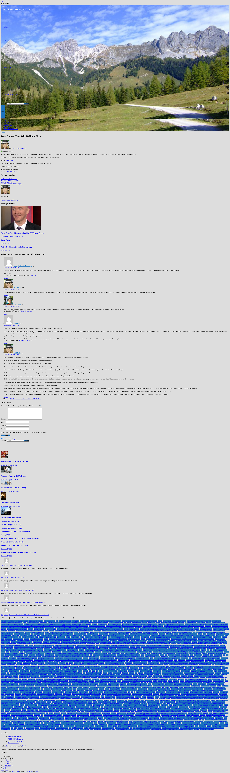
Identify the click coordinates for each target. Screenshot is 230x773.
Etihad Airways (122, 660)
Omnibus (98, 694)
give (131, 668)
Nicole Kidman (114, 692)
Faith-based (66, 661)
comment (107, 645)
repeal (77, 705)
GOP (89, 669)
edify (124, 656)
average (104, 630)
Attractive (51, 630)
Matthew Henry (114, 686)
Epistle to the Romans (27, 660)
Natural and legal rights (164, 690)
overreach (3, 695)
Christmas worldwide (221, 642)
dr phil (142, 655)
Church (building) (22, 643)
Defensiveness (144, 652)
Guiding (80, 671)
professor (3, 702)
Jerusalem (202, 677)
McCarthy (143, 686)
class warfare (152, 643)
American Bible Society (191, 624)
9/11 (91, 621)
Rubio (154, 707)
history (80, 673)
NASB (95, 690)
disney (218, 653)
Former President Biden (104, 664)
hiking (54, 673)
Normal (153, 692)
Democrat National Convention (10, 653)
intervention (4, 677)
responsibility (164, 705)
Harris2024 (131, 671)
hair (116, 671)
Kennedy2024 (203, 679)
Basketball (139, 632)
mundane (20, 690)
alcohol (17, 624)
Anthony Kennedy (32, 627)
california (162, 637)
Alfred (32, 624)
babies (140, 630)
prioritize (167, 700)
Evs (192, 660)
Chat (65, 640)
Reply (6, 278)
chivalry (141, 640)
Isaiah (86, 677)
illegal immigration (203, 674)
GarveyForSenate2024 (203, 666)
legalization (22, 682)
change (223, 639)
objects (30, 694)
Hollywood (125, 673)
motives (197, 689)
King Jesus (72, 681)
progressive (16, 702)
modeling (21, 689)
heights (220, 671)
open (142, 694)
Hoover (224, 673)
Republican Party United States (113, 705)
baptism (47, 632)
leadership (205, 681)
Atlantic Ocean (217, 629)
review (3, 707)
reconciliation (180, 703)
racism (9, 703)
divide (12, 655)
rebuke (168, 703)
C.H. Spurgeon (145, 637)
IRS (79, 677)
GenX (57, 668)
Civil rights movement (109, 643)
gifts (117, 668)
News (80, 692)
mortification (162, 689)
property (38, 702)
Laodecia (124, 681)
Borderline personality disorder (169, 635)
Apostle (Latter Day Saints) (165, 627)
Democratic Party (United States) (35, 653)
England (173, 658)
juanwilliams (103, 679)
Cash (115, 639)
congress (95, 647)
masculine (54, 686)
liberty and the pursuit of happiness (119, 682)
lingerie (209, 682)
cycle (204, 650)
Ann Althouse (193, 626)
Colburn (31, 645)
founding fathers (158, 664)
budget (54, 637)
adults (133, 622)
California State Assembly (172, 637)
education (129, 656)
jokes (54, 679)
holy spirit (140, 673)
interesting (190, 676)
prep (10, 700)
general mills (35, 668)
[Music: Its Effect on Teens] (3, 499)
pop (81, 698)
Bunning (82, 637)
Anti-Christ (51, 627)
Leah (214, 681)
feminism (25, 663)
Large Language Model (145, 681)
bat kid (145, 632)
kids (8, 681)
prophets (49, 702)
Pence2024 (201, 695)
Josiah (77, 679)
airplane (203, 622)
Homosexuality (201, 673)
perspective (36, 697)
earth (224, 655)
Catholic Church (150, 639)
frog (80, 666)
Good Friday (15, 669)
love (109, 684)
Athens (210, 629)
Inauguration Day (51, 676)
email (86, 658)
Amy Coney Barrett (132, 626)
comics (65, 645)
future (167, 666)
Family (93, 661)
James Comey (121, 677)
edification (120, 656)
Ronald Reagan (141, 707)
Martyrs (45, 686)
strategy (17, 171)
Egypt (142, 656)
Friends (76, 666)
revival (7, 707)
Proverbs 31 (101, 702)
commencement (100, 645)
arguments (30, 629)
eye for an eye (36, 661)
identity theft (180, 674)
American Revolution (82, 626)
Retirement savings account (205, 705)
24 (71, 621)
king (35, 681)
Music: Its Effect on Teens (10, 503)
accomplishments (216, 621)
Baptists (76, 632)
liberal (91, 682)
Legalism (16, 682)
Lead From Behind (192, 681)
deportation (83, 653)
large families (135, 681)
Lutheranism (132, 684)
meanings (167, 686)
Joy (90, 679)
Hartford (136, 671)
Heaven (202, 671)
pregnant (216, 698)
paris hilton (82, 695)
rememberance (42, 705)
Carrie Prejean (103, 639)
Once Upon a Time (107, 694)
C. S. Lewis (137, 637)
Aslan (121, 629)
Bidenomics (139, 634)
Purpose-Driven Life (169, 702)
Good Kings (28, 669)
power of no (162, 698)
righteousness (35, 707)
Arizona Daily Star (39, 629)
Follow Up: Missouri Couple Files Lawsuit (16, 247)
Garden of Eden (192, 666)
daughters (32, 652)
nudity (205, 692)
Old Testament (76, 694)
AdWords (144, 622)
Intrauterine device (36, 677)
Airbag (199, 622)
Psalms (128, 702)
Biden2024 (133, 634)
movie (201, 689)
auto (95, 630)
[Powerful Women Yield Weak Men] (6, 472)
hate (148, 671)
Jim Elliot (8, 679)
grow (52, 671)
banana (27, 632)
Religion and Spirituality (12, 705)
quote (213, 702)
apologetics (138, 627)
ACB (209, 621)
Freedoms (58, 666)
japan (132, 677)
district (2, 655)
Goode (63, 669)
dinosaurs (153, 653)
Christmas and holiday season (206, 642)
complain (10, 647)
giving (140, 668)
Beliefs (11, 634)
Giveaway (135, 668)
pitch (163, 697)
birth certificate (185, 634)
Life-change (158, 682)
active (45, 622)
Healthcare (194, 671)
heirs (8, 673)
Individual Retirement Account (96, 676)
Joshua (73, 679)
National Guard (121, 690)
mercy (70, 687)
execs (212, 660)
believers (16, 634)
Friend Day (70, 666)
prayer (179, 698)
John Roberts (39, 679)
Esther (101, 660)
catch (138, 639)
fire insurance (128, 663)
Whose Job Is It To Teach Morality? (14, 488)
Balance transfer (10, 632)
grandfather (188, 669)
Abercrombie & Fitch (139, 621)
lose (97, 684)
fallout (86, 661)
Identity (174, 674)
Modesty (37, 689)
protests (90, 702)
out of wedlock (202, 694)
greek (10, 671)
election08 (192, 656)
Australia (67, 630)
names (74, 690)
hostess (22, 674)
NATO (151, 690)
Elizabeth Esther (77, 658)
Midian (144, 687)
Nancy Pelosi (80, 690)
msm (214, 689)
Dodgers (79, 655)
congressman (102, 647)
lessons (58, 682)
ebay (18, 656)
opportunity (156, 694)
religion (3, 705)
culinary (113, 650)
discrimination (212, 653)
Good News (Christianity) (46, 669)
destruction (128, 653)
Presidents (106, 700)
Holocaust (131, 673)
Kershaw (217, 679)
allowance (66, 624)
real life (108, 703)
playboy (221, 697)
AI (185, 622)
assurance (196, 629)
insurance (165, 676)
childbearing (121, 640)
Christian (213, 640)
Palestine (23, 695)
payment (171, 695)
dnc (34, 655)
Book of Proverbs (108, 635)
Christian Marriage (55, 642)
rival (58, 707)
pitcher (167, 697)
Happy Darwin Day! (25, 340)
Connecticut (119, 647)
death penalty (69, 652)
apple (201, 627)
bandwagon (32, 632)
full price (103, 666)
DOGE (87, 655)
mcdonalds (149, 686)
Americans (109, 626)
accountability (5, 622)
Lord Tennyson (84, 684)
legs (43, 682)
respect (150, 705)
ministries (186, 687)
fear (163, 661)
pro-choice (188, 700)
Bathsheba (150, 632)
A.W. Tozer (114, 621)
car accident (52, 639)
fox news (201, 664)
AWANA (109, 630)
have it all (155, 671)
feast (166, 661)
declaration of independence (128, 652)
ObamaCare (18, 694)
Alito (35, 624)
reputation (133, 705)
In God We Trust (23, 676)
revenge (226, 705)
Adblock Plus (82, 622)
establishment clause (79, 660)
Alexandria (27, 624)
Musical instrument (41, 690)
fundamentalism (112, 666)
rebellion (159, 703)
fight (67, 663)
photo (106, 697)
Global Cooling (147, 668)
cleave (178, 643)
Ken (186, 679)
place (176, 697)
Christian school (96, 642)
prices (118, 700)
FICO (63, 663)
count (110, 648)
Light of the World (188, 682)
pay (156, 695)
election (158, 656)
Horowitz (3, 674)
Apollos (132, 627)
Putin (177, 702)
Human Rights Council (81, 674)
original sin (184, 694)
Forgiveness (93, 664)
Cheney (77, 640)
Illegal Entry (5, 240)
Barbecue (101, 632)
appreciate (206, 627)
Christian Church (5, 642)
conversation (32, 648)
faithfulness (73, 661)
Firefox (135, 663)
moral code (124, 689)
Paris (77, 695)
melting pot (213, 686)
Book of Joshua (77, 635)
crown (94, 650)
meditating (187, 686)
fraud (209, 664)
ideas (170, 674)
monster (107, 689)
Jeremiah (178, 677)
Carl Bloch (79, 639)
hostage (17, 674)
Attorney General (32, 630)
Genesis (42, 668)
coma (52, 645)
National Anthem (112, 690)
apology (144, 627)
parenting (68, 695)
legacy (11, 682)
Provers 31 (108, 702)
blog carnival (23, 635)
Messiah (80, 687)
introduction (44, 677)
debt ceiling (98, 652)
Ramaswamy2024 (39, 703)
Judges (132, 679)
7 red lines (83, 621)
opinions (146, 694)
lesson (54, 682)
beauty (181, 632)
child (101, 640)
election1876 (218, 656)
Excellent (201, 660)
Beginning (199, 632)
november (197, 692)
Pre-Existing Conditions (188, 698)
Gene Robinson (27, 668)
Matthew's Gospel (125, 686)
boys (210, 635)
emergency (96, 658)
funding (141, 666)
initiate (160, 676)
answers (225, 626)
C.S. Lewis (153, 637)
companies (216, 645)
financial (101, 663)
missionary (222, 687)
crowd (90, 650)
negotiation (182, 690)
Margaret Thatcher (212, 684)
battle (159, 632)
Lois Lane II (17, 304)
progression (9, 702)
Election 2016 (173, 656)
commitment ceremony (159, 645)
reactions (91, 703)
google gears (83, 669)
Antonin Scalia (107, 627)
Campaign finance (198, 637)
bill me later (162, 634)
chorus (158, 640)
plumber (31, 698)
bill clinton (155, 634)
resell (145, 705)
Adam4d (75, 622)
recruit (190, 703)
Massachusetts (83, 686)
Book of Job (69, 635)
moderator (27, 689)
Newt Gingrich (93, 692)
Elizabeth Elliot (68, 658)
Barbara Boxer (94, 632)
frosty (82, 666)
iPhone (67, 677)
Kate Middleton (173, 679)
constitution (183, 647)
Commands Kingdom (89, 645)
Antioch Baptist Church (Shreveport (92, 627)
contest (224, 647)
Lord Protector (76, 684)
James (114, 677)
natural (155, 690)
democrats (60, 653)
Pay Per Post (161, 695)
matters (94, 686)
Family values (115, 661)
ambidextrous (135, 624)
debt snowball (106, 652)
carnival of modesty (93, 639)
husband (118, 674)
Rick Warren (19, 707)
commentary (114, 645)
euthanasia (147, 660)
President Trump (83, 700)
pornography (119, 698)
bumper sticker (75, 637)
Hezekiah (31, 673)
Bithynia (218, 634)
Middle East (137, 687)
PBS (176, 695)
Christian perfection (85, 642)
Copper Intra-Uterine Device (59, 648)
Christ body (189, 640)
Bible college (48, 634)
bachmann (199, 630)
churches (89, 643)
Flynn (39, 664)
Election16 (211, 656)
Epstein (36, 660)
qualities (195, 702)
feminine (13, 663)
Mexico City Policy (99, 687)
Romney (128, 707)
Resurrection (176, 705)
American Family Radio (18, 626)
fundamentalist (122, 666)
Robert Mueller (67, 707)
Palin (27, 695)
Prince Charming (149, 700)
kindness (31, 681)
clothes (220, 643)
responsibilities (156, 705)
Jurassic (141, 679)
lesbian (50, 682)
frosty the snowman (90, 666)
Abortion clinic (167, 621)
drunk (204, 655)
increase (63, 676)
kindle (27, 681)
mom (42, 689)
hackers (108, 671)
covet (159, 648)
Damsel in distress (218, 650)
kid (225, 679)
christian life (46, 642)
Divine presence (18, 655)
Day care (48, 652)
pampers (39, 695)
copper (48, 648)
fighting (71, 663)
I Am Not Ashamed (147, 674)
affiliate (153, 622)
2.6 (42, 621)
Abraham (183, 621)
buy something (129, 637)
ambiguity (142, 624)
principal (157, 700)
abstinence (195, 621)
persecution (18, 697)
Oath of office (224, 692)
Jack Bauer (106, 677)
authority (72, 630)
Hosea (8, 674)
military (159, 687)
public (132, 702)
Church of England (73, 643)
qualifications (189, 702)
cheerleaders (70, 640)
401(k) (74, 621)
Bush (109, 637)
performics (8, 697)
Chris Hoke (172, 640)
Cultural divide (133, 650)
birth (180, 634)
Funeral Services (157, 666)
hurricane (112, 674)
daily (211, 650)
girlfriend (123, 668)
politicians (52, 698)
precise (206, 698)
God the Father (189, 668)
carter (112, 639)
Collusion (48, 645)
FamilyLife (122, 661)
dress (166, 655)
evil (184, 660)
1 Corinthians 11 (5, 621)
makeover (167, 684)
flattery (24, 664)
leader (200, 681)
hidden (36, 673)
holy (136, 673)
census (179, 639)
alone (83, 624)
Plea (6, 698)
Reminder (57, 705)
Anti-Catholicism (43, 627)
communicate (186, 645)
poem (35, 698)
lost (100, 684)
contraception (9, 648)
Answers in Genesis (6, 627)
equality (55, 660)
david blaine (42, 652)
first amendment (154, 663)
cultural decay (125, 650)
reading (99, 703)
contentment (218, 647)
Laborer (103, 681)
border (158, 635)
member (219, 686)
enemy (151, 658)
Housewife (37, 674)
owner (12, 695)
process (208, 700)
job (15, 679)
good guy (21, 669)
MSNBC (218, 689)
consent (138, 647)
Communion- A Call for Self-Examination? (16, 532)
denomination (67, 653)
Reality (113, 703)
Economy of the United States (108, 656)
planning (204, 697)
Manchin (189, 684)
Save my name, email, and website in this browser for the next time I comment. (25, 432)
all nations (55, 624)
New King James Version (27, 692)
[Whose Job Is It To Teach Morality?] (6, 484)
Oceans (34, 694)
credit (217, 648)
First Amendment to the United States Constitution (174, 663)
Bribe (16, 637)
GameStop (173, 666)
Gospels (118, 669)
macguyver (139, 684)
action (37, 622)
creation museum (194, 648)
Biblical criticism (103, 634)
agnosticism (181, 622)
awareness (119, 630)
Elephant (57, 658)
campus (205, 637)
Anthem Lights (22, 627)
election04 (186, 656)
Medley (193, 686)
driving (187, 655)
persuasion (43, 697)
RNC (61, 707)
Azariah (124, 630)
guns (90, 671)
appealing (196, 627)
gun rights (85, 671)
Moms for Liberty (55, 689)
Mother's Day (179, 689)
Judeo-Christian (115, 679)
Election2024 (20, 658)
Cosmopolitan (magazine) (98, 648)
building (68, 637)
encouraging (139, 658)
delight (196, 652)
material (89, 686)
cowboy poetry (172, 648)
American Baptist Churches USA (174, 624)
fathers (149, 661)
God (183, 668)
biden (121, 634)
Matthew (99, 686)
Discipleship (197, 653)
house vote (31, 674)
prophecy (43, 702)
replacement (89, 705)
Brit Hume (31, 637)
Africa (169, 622)
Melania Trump (205, 686)
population (104, 698)
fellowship (214, 661)
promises (32, 702)
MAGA (145, 684)
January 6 (128, 677)
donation (133, 655)
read (95, 703)
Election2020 (12, 658)
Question (200, 702)
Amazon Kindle (126, 624)
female (219, 661)
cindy (93, 643)
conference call (63, 647)
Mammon (176, 684)
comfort (57, 645)
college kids (41, 645)
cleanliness (167, 643)
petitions (56, 697)
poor (78, 698)
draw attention (155, 655)
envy (190, 658)
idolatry (187, 674)
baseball (134, 632)
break (226, 635)
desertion (104, 653)
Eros (59, 660)
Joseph (69, 679)
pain (16, 695)
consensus (132, 647)
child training (113, 640)
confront (81, 647)
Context (3, 648)
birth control (193, 634)
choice (149, 640)
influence (155, 676)
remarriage (28, 705)
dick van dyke (135, 653)
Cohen (26, 645)
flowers (33, 664)
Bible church (40, 634)
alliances (60, 624)
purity (161, 702)
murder (25, 690)
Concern (49, 647)
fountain (166, 664)
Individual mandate (81, 676)
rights (40, 707)
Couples (131, 648)
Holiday (105, 673)
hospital (12, 674)
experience (11, 661)
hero (19, 673)
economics (55, 656)
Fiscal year (10, 664)
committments (178, 645)
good (9, 669)
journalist (86, 679)
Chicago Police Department (92, 640)
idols (190, 674)
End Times (146, 658)
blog (18, 635)
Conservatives (152, 647)
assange (126, 629)
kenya (209, 679)
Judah (109, 679)
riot (49, 707)
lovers (117, 684)
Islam (92, 677)
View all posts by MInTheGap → (10, 200)
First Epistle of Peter (206, 663)
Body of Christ (48, 635)
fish (14, 664)
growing (56, 671)
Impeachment (8, 676)
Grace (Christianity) (179, 669)
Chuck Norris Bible (6, 643)
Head (159, 671)
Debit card (80, 652)
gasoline (214, 666)
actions (42, 622)
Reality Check (119, 703)
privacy (176, 700)
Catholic (143, 639)
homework (187, 673)
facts (50, 661)
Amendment (148, 624)
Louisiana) (104, 684)
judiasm (136, 679)
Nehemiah (188, 690)
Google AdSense (75, 669)
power (156, 698)
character (9, 640)
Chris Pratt (179, 640)
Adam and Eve (68, 622)
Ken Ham (190, 679)
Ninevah (124, 692)
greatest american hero (219, 669)
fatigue (154, 661)
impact (2, 676)
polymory (74, 698)
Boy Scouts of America (197, 635)
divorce (31, 655)
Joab (12, 679)
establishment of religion (92, 660)
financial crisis (109, 663)
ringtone (45, 707)
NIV (129, 692)
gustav (93, 671)
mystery (64, 690)
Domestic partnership (110, 655)
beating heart (175, 632)
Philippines (84, 697)
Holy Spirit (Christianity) (151, 673)
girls (128, 668)
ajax (207, 622)
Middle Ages (130, 687)
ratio (82, 703)
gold (2, 669)
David (37, 652)
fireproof (144, 663)
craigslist (181, 648)
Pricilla (122, 700)
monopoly (101, 689)
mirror (201, 687)
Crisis (41, 650)
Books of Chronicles (134, 635)
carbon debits (65, 639)
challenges (218, 639)
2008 (60, 621)
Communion (202, 645)
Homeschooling (178, 673)
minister (181, 687)
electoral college (42, 658)
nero (193, 690)
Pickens (144, 697)
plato (217, 697)
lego (40, 682)
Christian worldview (134, 642)
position (131, 698)
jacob (111, 677)
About (6, 27)
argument (9, 629)
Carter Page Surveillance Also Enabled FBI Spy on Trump (22, 233)
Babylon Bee (173, 630)
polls (63, 698)
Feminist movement (34, 663)
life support (152, 682)
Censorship (174, 639)
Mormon (134, 689)
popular (98, 698)
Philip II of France (75, 697)
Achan (24, 622)
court (140, 648)
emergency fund (119, 658)
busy (117, 637)
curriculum (187, 650)
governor (164, 669)
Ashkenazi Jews (112, 629)
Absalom (189, 621)
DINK (148, 653)
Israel (95, 677)
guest (75, 671)
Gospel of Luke (99, 669)
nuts (214, 692)
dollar (94, 655)
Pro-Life (193, 700)
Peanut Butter (181, 695)
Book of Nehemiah (97, 635)
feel (210, 661)
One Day (125, 694)
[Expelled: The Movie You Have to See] (4, 458)
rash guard (75, 703)
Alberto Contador (10, 624)
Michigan (118, 687)
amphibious (115, 626)
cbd (159, 639)
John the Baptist (48, 679)
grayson (199, 669)
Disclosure (7, 81)
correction (84, 648)
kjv (90, 681)
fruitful (98, 666)
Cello (168, 639)
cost (107, 648)
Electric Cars (50, 658)
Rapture (58, 703)
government (144, 669)
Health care (8, 171)
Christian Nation (75, 642)
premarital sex (223, 698)
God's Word (203, 668)
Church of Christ (63, 643)
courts (144, 648)
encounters (132, 658)
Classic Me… (34, 275)
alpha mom (88, 624)
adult (125, 622)
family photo (107, 661)
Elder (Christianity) (150, 656)
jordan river (63, 679)
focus (47, 664)
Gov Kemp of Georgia (134, 669)
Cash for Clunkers (122, 639)
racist (12, 703)
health (172, 671)
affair (149, 622)
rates (79, 703)
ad (60, 622)
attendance (19, 630)
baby (143, 630)
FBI (160, 661)
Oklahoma (59, 694)
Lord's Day (92, 684)
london (55, 684)
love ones (113, 684)
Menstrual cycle (35, 687)
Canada (210, 637)
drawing (162, 655)
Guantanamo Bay (69, 671)
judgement (127, 679)
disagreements (180, 653)
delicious (191, 652)
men (29, 687)
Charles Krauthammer (23, 640)
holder (96, 673)
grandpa (194, 669)
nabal (68, 690)
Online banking (136, 694)
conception (44, 647)
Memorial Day (11, 687)
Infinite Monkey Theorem (140, 676)
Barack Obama (85, 632)
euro (128, 660)
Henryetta (15, 673)
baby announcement (151, 630)
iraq (70, 677)
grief (45, 671)
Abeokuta (130, 621)
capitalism (26, 639)
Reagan (104, 703)
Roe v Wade (96, 707)
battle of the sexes (166, 632)
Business (113, 637)
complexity (17, 647)
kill (11, 681)
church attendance (32, 643)
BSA (44, 637)
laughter (170, 681)
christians (188, 642)
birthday (200, 634)
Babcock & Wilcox (132, 630)
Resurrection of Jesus (186, 705)
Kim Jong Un (21, 681)
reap (142, 703)
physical (128, 697)
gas (211, 666)
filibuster (76, 663)
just (145, 679)
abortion (160, 621)
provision (119, 702)
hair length (121, 671)
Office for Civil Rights (47, 694)
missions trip (4, 689)
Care (70, 639)
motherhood (186, 689)
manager (184, 684)
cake (157, 637)
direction (165, 653)
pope (84, 698)
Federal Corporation (173, 661)
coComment (9, 645)
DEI (181, 652)
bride (20, 637)
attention (24, 630)
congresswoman (111, 647)
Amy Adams (122, 626)
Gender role (19, 668)
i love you (156, 674)
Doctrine (51, 655)
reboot (164, 703)
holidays (110, 673)
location (38, 684)
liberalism (96, 682)
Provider (113, 702)
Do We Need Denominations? (11, 518)
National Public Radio (132, 690)
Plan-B (188, 697)
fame (89, 661)
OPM (150, 694)
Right (29, 707)
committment (170, 645)
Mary (49, 686)
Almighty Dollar (76, 624)
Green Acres (15, 671)
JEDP (144, 677)
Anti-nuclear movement (75, 627)
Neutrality (201, 690)
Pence (195, 695)
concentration (37, 647)
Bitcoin (213, 634)
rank (52, 703)
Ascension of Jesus (102, 629)
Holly (119, 673)
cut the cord (194, 650)
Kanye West (164, 679)
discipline (204, 653)
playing (3, 698)
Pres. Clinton (22, 700)
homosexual (193, 673)
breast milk (11, 637)
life (147, 682)
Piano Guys (138, 697)
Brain (213, 635)
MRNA (210, 689)
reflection (195, 703)
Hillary (58, 673)
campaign (189, 637)
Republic (95, 705)
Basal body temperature (124, 632)
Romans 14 (122, 707)
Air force (193, 622)
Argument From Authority (19, 629)
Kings (86, 681)
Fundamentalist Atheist (132, 666)
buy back (122, 637)
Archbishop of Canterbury (220, 627)
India (67, 676)
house (26, 674)
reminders (63, 705)
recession (173, 703)
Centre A (200, 639)
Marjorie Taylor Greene (7, 686)
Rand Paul (47, 703)
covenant (154, 648)
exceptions (208, 660)
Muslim (49, 690)
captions (46, 639)
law (174, 681)
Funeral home (148, 666)
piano (132, 697)
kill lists (14, 681)
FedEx (206, 661)
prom (21, 702)
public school (150, 702)
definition (155, 652)
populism (109, 698)
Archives (6, 40)
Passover (97, 695)
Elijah (62, 658)
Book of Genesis (61, 635)
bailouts (3, 632)
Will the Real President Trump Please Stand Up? (19, 552)
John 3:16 (24, 679)
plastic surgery (211, 697)
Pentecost (216, 695)
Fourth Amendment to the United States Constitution (183, 664)
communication (194, 645)
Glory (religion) (173, 668)
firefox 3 (139, 663)
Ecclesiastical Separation (34, 656)
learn (217, 681)
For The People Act (81, 664)
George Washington (75, 668)
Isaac (82, 677)
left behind (6, 682)
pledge (10, 698)
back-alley (216, 630)
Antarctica (15, 627)
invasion (51, 677)
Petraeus (61, 697)
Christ (184, 640)
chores (154, 640)
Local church (32, 684)
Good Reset (58, 669)
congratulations (88, 647)
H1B (97, 671)
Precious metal (199, 698)
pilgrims (157, 697)
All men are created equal (44, 624)
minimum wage (174, 687)
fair (55, 661)
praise (172, 698)
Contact (6, 54)
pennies (211, 695)
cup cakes (163, 650)
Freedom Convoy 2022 (16, 666)
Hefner (216, 671)
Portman (125, 698)
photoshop (123, 697)
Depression (90, 653)
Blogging (30, 635)
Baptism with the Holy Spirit (58, 632)
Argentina (3, 629)
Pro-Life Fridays (201, 700)
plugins (26, 698)
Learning (221, 681)
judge (121, 679)
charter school (55, 640)
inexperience (117, 676)
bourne (186, 635)
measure (172, 686)
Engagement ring (166, 658)
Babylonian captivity (184, 630)
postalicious (143, 698)
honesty (208, 673)
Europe (132, 660)
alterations (94, 624)
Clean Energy (160, 643)
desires (122, 653)
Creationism (202, 648)
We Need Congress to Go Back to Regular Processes (20, 538)
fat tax (135, 661)
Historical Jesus (73, 673)
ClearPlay (173, 643)
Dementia (214, 652)
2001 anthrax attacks (49, 621)
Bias (32, 634)
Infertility (129, 676)
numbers (209, 692)
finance (92, 663)
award (114, 630)
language (113, 681)
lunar (121, 684)
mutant (54, 690)
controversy (25, 648)
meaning (161, 686)
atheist (206, 629)
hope (227, 673)
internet (212, 676)
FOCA (43, 664)
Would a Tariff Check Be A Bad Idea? (15, 545)
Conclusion (56, 647)
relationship (213, 703)
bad (220, 630)
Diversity (7, 655)
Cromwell (81, 650)
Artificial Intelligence (88, 629)
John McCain (31, 679)
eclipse (44, 656)
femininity (19, 663)
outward (209, 694)
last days (155, 681)
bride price (25, 637)
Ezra (41, 661)
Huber (53, 674)
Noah (137, 692)
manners (195, 684)
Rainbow (30, 703)
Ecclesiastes (23, 656)
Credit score (32, 650)
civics (101, 643)
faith (62, 661)
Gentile (53, 668)
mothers (192, 689)
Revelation (220, 705)
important (15, 676)
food (65, 664)
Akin (209, 622)
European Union (139, 660)
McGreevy (156, 686)
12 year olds (16, 621)
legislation (29, 682)
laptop (129, 681)
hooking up (218, 673)
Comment (4, 419)
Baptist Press (69, 632)
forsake (128, 664)
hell (11, 673)
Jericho (193, 677)
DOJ (91, 655)
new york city (74, 692)
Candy (2, 639)
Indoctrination (109, 676)
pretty (114, 700)
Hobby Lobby (90, 673)
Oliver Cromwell (85, 694)
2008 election (66, 621)
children (133, 640)
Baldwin (17, 632)
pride (126, 700)
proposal (54, 702)
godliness (210, 668)
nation (105, 690)
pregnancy (211, 698)
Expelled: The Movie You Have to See (14, 461)
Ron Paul (134, 707)
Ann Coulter (200, 626)
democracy (220, 652)
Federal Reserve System (197, 661)
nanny (86, 690)
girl (120, 668)
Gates (219, 666)
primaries (137, 700)
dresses (183, 655)
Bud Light (49, 637)
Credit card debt (5, 650)
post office (136, 698)
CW (202, 650)
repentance (82, 705)
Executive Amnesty (220, 660)
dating (21, 652)
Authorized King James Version (84, 630)
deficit (150, 652)
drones (191, 655)
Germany (102, 668)
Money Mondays (93, 689)
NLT (132, 692)
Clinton (200, 643)
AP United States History (122, 627)
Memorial (3, 687)
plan (184, 697)
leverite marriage (80, 682)
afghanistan (164, 622)
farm (127, 661)
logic (49, 684)
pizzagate (172, 697)
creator (213, 648)
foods (68, 664)
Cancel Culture (217, 637)
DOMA (101, 655)
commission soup (136, 645)
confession (71, 647)
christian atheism (221, 640)
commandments (71, 645)
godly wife (225, 668)
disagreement (171, 653)
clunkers (3, 645)
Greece (3, 671)
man (180, 684)
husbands (123, 674)
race (220, 702)
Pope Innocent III (91, 698)
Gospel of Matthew (109, 669)
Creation (186, 648)
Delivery (200, 652)
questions (206, 702)
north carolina (170, 692)
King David (40, 681)
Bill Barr (149, 634)
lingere (205, 682)
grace (171, 669)
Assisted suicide (153, 629)
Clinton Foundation (208, 643)
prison (172, 700)
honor (212, 673)
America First (161, 624)
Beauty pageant (187, 632)
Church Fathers (42, 643)
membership (225, 686)
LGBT (87, 682)
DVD (220, 655)
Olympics (93, 694)
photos (118, 697)
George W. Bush (64, 668)
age (176, 622)
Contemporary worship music (206, 647)
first (149, 663)
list (220, 682)
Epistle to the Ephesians (14, 660)
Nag (71, 690)
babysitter (192, 630)
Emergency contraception (107, 658)
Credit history (25, 650)
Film (80, 663)
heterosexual (24, 673)
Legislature (35, 682)
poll (61, 698)
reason (145, 703)
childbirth (127, 640)
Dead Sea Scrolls (56, 652)
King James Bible (63, 681)
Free (213, 664)
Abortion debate (176, 621)
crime (38, 650)
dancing (3, 652)
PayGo (167, 695)
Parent (52, 695)
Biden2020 (126, 634)
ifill (193, 674)
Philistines (90, 697)
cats (157, 639)
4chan (77, 621)
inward (62, 677)
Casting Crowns (132, 639)
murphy (29, 690)
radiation (16, 703)
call (181, 637)
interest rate (184, 676)
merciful (66, 687)
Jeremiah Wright (186, 677)
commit (143, 645)
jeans (135, 677)
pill (161, 697)
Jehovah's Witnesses (164, 677)
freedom (7, 666)
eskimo (63, 660)
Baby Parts (166, 630)
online (129, 694)
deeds (138, 652)
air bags (189, 622)
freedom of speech (49, 666)
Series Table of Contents (11, 94)
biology (176, 634)
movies (206, 689)
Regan (205, 703)
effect (139, 656)
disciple (186, 653)
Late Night (161, 681)
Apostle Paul (176, 627)
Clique (216, 643)
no (134, 692)
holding (100, 673)
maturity (132, 686)
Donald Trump (126, 655)
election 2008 (164, 656)
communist (210, 645)
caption (32, 639)
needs (176, 690)
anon (221, 626)
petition (51, 697)
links (212, 682)
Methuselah (86, 687)
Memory (25, 687)
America (154, 624)
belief (7, 634)
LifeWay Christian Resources (171, 682)
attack (9, 630)
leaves (226, 681)
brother (41, 637)
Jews (226, 677)
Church (14, 643)
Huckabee (59, 674)
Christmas (194, 642)
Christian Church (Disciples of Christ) (21, 642)
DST (207, 655)
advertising (138, 622)
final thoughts (86, 663)
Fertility (42, 663)
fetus (54, 663)
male (171, 684)
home (159, 673)
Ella (84, 658)
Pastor (102, 695)
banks (42, 632)
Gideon (111, 668)
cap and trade (8, 639)
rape (55, 703)
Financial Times (117, 663)
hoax (84, 673)
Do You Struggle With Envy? (11, 524)
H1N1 (100, 671)
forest (88, 664)
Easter (11, 656)
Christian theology (106, 642)
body (42, 635)
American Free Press (31, 626)
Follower (55, 664)
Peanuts (188, 695)
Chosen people (164, 640)
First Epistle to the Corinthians (220, 663)
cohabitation (20, 645)
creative (209, 648)
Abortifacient (153, 621)
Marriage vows (30, 686)
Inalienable (43, 676)
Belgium (3, 634)
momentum (47, 689)
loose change (64, 684)
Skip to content (5, 1)
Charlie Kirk (47, 640)
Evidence (180, 660)
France (206, 664)
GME (180, 668)
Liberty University (135, 682)
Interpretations (219, 676)
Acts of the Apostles (53, 622)
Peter (47, 697)
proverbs (95, 702)
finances (96, 663)
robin (73, 707)
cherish (82, 640)
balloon (22, 632)
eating (15, 656)
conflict (77, 647)
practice (168, 698)
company (222, 645)
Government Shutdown (155, 669)
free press (224, 664)
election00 (180, 656)
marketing (17, 686)
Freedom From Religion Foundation (34, 666)
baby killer (160, 630)
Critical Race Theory (72, 650)
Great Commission (207, 669)
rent (67, 705)
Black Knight (225, 634)
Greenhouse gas (34, 671)
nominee (148, 692)
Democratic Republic (51, 653)
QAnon (182, 702)
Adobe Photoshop (103, 622)
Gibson (107, 668)
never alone (207, 690)
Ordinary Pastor (167, 694)
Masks (59, 686)
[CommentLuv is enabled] (9, 439)
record (186, 703)
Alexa (21, 624)
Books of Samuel (145, 635)
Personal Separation (27, 697)
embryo (91, 658)
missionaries (215, 687)
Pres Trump (15, 700)
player (226, 697)
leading (210, 681)
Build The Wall (61, 637)
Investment (57, 677)
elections (34, 658)
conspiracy (166, 647)
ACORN (29, 622)
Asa (95, 629)
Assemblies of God (133, 629)
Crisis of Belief (48, 650)
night (120, 692)
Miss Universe (207, 687)
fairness (58, 661)
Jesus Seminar (220, 677)
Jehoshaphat (155, 677)
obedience (25, 694)
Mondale (69, 689)
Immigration (217, 674)
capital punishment (18, 639)
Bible (35, 634)
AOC (113, 627)
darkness (16, 652)
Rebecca (154, 703)
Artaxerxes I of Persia (63, 629)
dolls (97, 655)
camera (184, 637)
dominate (119, 655)
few (57, 663)
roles (102, 707)
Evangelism (167, 660)
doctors (47, 655)
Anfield (153, 626)
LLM (20, 684)
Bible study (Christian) (80, 634)
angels (158, 626)
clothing (225, 643)
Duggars (216, 655)
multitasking (13, 690)
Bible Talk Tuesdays (92, 634)
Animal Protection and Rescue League (178, 626)
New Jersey (16, 692)
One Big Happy (117, 694)
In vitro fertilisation (33, 676)
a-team (109, 621)
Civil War (119, 643)
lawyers (177, 681)
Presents (41, 700)
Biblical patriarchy (114, 634)
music (33, 690)
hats (151, 671)
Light (181, 682)
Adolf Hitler (112, 622)
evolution (188, 660)
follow (51, 664)
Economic (49, 656)
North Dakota (178, 692)
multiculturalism (5, 690)
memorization (19, 687)
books (126, 635)
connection (126, 647)
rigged (25, 707)
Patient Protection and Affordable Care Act (130, 695)
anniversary (208, 626)
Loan (23, 684)
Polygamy (68, 698)
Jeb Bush (140, 677)
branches (218, 635)
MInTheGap (4, 6)
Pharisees (67, 697)
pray (175, 698)
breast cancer (4, 637)
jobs (17, 679)
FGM (60, 663)
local (26, 684)
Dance (225, 650)
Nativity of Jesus (144, 690)
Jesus (207, 677)
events (175, 660)
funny (163, 666)
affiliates (158, 622)
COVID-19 (164, 648)
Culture (140, 650)
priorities (162, 700)
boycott (206, 635)
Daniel (7, 652)
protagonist (72, 702)
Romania (111, 707)
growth (61, 671)
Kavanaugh (181, 679)
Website (3, 429)
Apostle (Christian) (151, 627)
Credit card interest (15, 650)
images (211, 674)
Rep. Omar (72, 705)
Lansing (119, 681)
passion (93, 695)
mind (163, 687)
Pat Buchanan (108, 695)
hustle (140, 674)
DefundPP (177, 652)
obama (13, 171)
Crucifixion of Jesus (102, 650)
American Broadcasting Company (208, 624)
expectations (4, 661)
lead (186, 681)
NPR (201, 692)
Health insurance (185, 671)
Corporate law (77, 648)
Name (3, 422)
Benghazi (27, 634)
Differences (143, 653)
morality (129, 689)
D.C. (208, 650)
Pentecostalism (224, 695)
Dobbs (38, 655)
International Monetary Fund (202, 676)
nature (173, 690)
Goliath (6, 669)
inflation (150, 676)
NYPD (217, 692)
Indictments (72, 676)
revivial (11, 707)
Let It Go (63, 682)
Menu (2, 111)
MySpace (58, 690)
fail (52, 661)
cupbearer (169, 650)
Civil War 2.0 (126, 643)
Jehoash (149, 677)
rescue (142, 705)
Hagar (113, 671)
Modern (32, 689)
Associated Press (163, 629)
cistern (97, 643)
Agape (173, 622)
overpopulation (223, 694)
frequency (64, 666)
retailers (195, 705)
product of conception (222, 700)
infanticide (124, 676)
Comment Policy (9, 67)
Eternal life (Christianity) (110, 660)
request (138, 705)
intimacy (15, 677)
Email (3, 425)
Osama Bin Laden (192, 694)
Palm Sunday (33, 695)
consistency (159, 647)
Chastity (61, 640)
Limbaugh (199, 682)
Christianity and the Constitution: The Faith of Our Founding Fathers (166, 642)
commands (80, 645)
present (36, 700)
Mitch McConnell (13, 689)
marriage (22, 686)
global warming (156, 668)
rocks (91, 707)
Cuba (109, 650)
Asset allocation (144, 629)
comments (121, 645)
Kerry (213, 679)
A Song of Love (102, 621)
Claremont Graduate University (139, 643)
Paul (144, 695)
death (63, 652)
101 (11, 621)
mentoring (56, 687)
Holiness (115, 673)
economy (61, 656)
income (59, 676)
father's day (144, 661)
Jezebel (3, 679)
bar (79, 632)
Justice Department (155, 679)
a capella (95, 621)
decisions (117, 652)
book (54, 635)
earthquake (6, 656)
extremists (28, 661)
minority (191, 687)
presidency (47, 700)
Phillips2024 (96, 697)
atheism (202, 629)
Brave (222, 635)
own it (8, 695)
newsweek (85, 692)
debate (75, 652)
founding (151, 664)
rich (15, 707)
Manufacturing (202, 684)
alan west (214, 622)
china (137, 640)
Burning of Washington (100, 637)
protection (79, 702)
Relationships (221, 703)
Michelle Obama (110, 687)
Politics (3, 132)
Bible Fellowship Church (59, 634)
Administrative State (92, 622)
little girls (15, 684)
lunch (124, 684)
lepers (46, 682)
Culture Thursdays (148, 650)
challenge (211, 639)
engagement (157, 658)
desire (118, 653)
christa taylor (207, 640)
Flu (36, 664)
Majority (161, 684)
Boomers (153, 635)
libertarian (102, 682)
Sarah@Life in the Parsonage (23, 266)
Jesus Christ (212, 677)
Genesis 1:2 (47, 668)
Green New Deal (24, 671)
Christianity (143, 642)
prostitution (66, 702)
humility (90, 674)
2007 (57, 621)
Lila (195, 682)
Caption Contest (38, 639)
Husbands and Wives (132, 674)
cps (178, 648)
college (36, 645)
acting (34, 622)
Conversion (40, 648)
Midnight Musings (151, 687)
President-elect (92, 700)
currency (181, 650)
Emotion (126, 658)
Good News (35, 669)
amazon (119, 624)
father (138, 661)
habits (104, 671)
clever (182, 643)
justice (148, 679)
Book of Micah (87, 635)
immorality (224, 674)
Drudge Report (198, 655)
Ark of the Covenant (50, 629)
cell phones (163, 639)
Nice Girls (100, 692)
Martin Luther (39, 686)
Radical (22, 703)
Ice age (164, 674)
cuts (199, 650)
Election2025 (28, 658)
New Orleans (38, 692)
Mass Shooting (65, 686)
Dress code (171, 655)
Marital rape (220, 684)
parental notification (59, 695)
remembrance (50, 705)
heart (198, 671)
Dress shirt (177, 655)
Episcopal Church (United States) (201, 658)
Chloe (145, 640)
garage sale (184, 666)
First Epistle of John (194, 663)
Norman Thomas (160, 692)
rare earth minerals (66, 703)
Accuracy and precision (15, 622)
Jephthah (173, 677)
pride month (131, 700)
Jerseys (197, 677)
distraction (223, 653)
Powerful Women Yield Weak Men (13, 476)
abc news (124, 621)
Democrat (226, 652)
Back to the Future (207, 630)
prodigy (213, 700)
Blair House (4, 635)
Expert (16, 661)
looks (59, 684)
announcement (216, 626)
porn (114, 698)
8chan (87, 621)
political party (45, 698)
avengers (98, 630)
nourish (192, 692)
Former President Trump (118, 664)
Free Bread (218, 664)
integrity (170, 676)
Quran (217, 702)
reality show (127, 703)
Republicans (126, 705)
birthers (209, 634)
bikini (145, 634)
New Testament (47, 692)
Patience (115, 695)
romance (106, 707)
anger (161, 626)
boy (189, 635)
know (92, 681)
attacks (13, 630)
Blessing (14, 635)
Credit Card (222, 648)
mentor (50, 687)
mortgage (156, 689)
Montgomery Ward (115, 689)
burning (91, 637)
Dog (83, 655)
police (39, 698)
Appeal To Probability (187, 627)
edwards (134, 656)
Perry (12, 697)
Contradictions (18, 648)
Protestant (85, 702)
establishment (69, 660)
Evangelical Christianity (157, 660)
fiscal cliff (3, 664)
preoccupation (5, 700)
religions (22, 705)
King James (54, 681)
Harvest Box (143, 671)
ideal (167, 674)
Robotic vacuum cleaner (82, 707)
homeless (164, 673)
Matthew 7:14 (106, 686)
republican (101, 705)
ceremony (206, 639)
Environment (184, 658)
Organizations (176, 694)
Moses (168, 689)
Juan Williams (95, 679)
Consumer (190, 647)
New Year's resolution (58, 692)
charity (14, 640)
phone (102, 697)
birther (204, 634)
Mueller (223, 689)
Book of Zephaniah (118, 635)
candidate (224, 637)
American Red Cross (70, 626)
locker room (44, 684)
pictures (149, 697)
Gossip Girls (124, 669)
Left (2, 682)
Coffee (15, 645)
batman (155, 632)
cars (109, 639)
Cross (86, 650)
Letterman (72, 682)
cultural (118, 650)
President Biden (60, 700)
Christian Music (65, 642)
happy (125, 671)
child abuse (106, 640)
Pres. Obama (30, 700)
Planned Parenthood (196, 697)
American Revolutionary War (97, 626)
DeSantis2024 (98, 653)
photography (111, 697)
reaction (86, 703)
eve (172, 660)
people (2, 697)
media (177, 686)
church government (52, 643)
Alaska (219, 622)
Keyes (222, 679)
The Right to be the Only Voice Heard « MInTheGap (25, 399)
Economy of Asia (69, 656)
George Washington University (90, 668)
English (178, 658)
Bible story (70, 634)
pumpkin (156, 702)
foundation (139, 664)
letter (67, 682)
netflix (196, 690)
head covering (166, 671)
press (111, 700)
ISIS (89, 677)
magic (149, 684)
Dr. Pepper (148, 655)
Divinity (26, 655)
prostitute (59, 702)
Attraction (45, 630)
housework (44, 674)
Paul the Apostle (150, 695)
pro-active (182, 700)
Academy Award (203, 621)
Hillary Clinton (64, 673)
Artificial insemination (75, 629)
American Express (6, 626)
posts (148, 698)
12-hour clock (24, 621)
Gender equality (10, 668)
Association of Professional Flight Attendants (181, 629)
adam (62, 622)
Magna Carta (155, 684)
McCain (137, 686)
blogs (34, 635)
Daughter (26, 652)
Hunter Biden (106, 674)
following (61, 664)
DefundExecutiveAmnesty (166, 652)
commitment (149, 645)
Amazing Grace (112, 624)
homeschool (170, 673)
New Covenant (215, 690)
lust (128, 684)
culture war (156, 650)
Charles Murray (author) (36, 640)
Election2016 (4, 658)
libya (142, 682)
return (215, 705)
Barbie (106, 632)
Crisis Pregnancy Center (59, 650)
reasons (150, 703)
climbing (195, 643)
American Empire (223, 624)
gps (169, 669)
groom (49, 671)
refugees (200, 703)
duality (211, 655)
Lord (70, 684)
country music (121, 648)
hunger (99, 674)
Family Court (99, 661)
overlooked (215, 694)
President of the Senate (71, 700)
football (73, 664)
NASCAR (100, 690)
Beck (194, 632)
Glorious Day (165, 668)
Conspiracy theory (175, 647)
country (114, 648)
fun (107, 666)
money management (82, 689)
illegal (196, 674)
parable (47, 695)
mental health (44, 687)
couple (127, 648)
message (75, 687)
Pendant (206, 695)
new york (67, 692)
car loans (58, 639)
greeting (41, 671)
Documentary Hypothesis (69, 655)
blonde (38, 635)
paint (18, 695)
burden (87, 637)
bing (172, 634)
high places (41, 673)
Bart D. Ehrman (112, 632)
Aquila (211, 627)
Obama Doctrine (9, 694)
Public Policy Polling (140, 702)
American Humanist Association (46, 626)
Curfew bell (175, 650)
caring (74, 639)
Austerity (61, 630)
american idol (60, 626)
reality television (135, 703)
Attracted (39, 630)
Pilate (152, 697)
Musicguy (17, 323)
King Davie (47, 681)
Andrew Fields (147, 626)
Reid (208, 703)
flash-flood (19, 664)
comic (61, 645)
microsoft (123, 687)
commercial (127, 645)
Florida (28, 664)
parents (73, 695)
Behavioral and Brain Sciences (216, 632)
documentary (58, 655)
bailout (223, 630)
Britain (36, 637)
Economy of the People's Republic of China (86, 656)
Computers (29, 647)
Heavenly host (209, 671)
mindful (167, 687)
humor (95, 674)
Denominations (75, 653)
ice (160, 674)
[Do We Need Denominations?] (6, 514)
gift (115, 668)
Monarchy (64, 689)
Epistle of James (215, 658)
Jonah (58, 679)
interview (10, 677)
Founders (145, 664)
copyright (70, 648)
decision (112, 652)
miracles (196, 687)
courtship (149, 648)
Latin (165, 681)
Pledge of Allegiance (18, 698)
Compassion (4, 647)
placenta (180, 697)
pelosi (192, 695)
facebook (45, 661)
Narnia (90, 690)
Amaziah (104, 624)
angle (165, 626)
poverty (152, 698)
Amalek (100, 624)
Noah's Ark (142, 692)
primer (142, 700)
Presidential (100, 700)
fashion (131, 661)
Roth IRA (149, 707)
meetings (197, 686)
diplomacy (159, 653)
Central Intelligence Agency (189, 639)
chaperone (4, 640)
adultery (129, 622)
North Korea (185, 692)
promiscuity (26, 702)
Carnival (85, 639)
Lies (145, 682)
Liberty (107, 682)
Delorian (208, 652)
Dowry (138, 655)
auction (57, 630)
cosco (89, 648)
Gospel (93, 669)
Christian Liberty (37, 642)
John (20, 679)
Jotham (81, 679)
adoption (118, 622)
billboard (168, 634)
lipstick (217, 682)
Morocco (150, 689)
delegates (185, 652)
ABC (119, 621)
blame (9, 635)
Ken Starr (196, 679)
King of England (80, 681)
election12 (205, 656)
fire (123, 663)
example (196, 660)
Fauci (157, 661)
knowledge (98, 681)
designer (114, 653)
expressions (22, 661)
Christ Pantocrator (198, 640)
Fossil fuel (133, 664)
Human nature (70, 674)
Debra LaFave (87, 652)
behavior (204, 632)
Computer (23, 647)
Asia (118, 629)
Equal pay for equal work (45, 660)
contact (196, 647)
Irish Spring (74, 677)
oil (55, 694)
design (109, 653)
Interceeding (176, 676)
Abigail (147, 621)
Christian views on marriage (120, 642)
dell (204, 652)
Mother (173, 689)
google (68, 669)
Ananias (140, 626)
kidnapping (4, 681)
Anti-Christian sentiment (62, 627)
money (74, 689)
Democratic (22, 653)
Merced (61, 687)
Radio (26, 703)
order (161, 694)
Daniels (12, 652)
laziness (182, 681)
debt (93, 652)
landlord (108, 681)
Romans (116, 707)
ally (70, 624)
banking (38, 632)
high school (48, 673)
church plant (82, 643)
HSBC (49, 674)
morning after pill (142, 689)
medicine (181, 686)
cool (45, 648)
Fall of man (80, 661)
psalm (124, 702)
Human (64, 674)
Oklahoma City (67, 694)
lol (52, 684)
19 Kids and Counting (34, 621)
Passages (87, 695)
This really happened (26, 311)
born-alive (181, 635)
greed (6, 671)
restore (170, 705)
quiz (210, 702)
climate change (188, 643)
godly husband (217, 668)
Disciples (191, 653)
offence (39, 694)
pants (43, 695)
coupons (136, 648)
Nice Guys (107, 692)
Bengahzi (22, 634)
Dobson (42, 655)
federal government (184, 661)
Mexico (92, 687)
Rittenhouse (53, 707)
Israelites (100, 677)
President (52, 700)
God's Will (197, 668)
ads (122, 622)
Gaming (178, 666)
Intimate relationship (24, 677)
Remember (34, 705)
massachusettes (74, 686)
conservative (144, 647)
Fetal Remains (49, 663)
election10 (198, 656)
